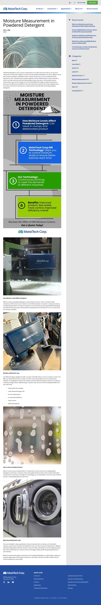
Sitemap (70, 588)
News (5, 32)
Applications (65, 9)
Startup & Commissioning (75, 579)
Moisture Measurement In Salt (81, 83)
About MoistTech (38, 579)
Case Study (75, 64)
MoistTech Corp (39, 76)
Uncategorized (76, 90)
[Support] (70, 3)
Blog (73, 60)
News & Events (92, 9)
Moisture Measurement (79, 79)
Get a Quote (92, 2)
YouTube (13, 582)
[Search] (75, 3)
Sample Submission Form (75, 576)
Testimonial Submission (40, 588)
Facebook (4, 582)
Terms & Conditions (63, 598)
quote (17, 559)
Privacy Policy (53, 598)
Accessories (51, 9)
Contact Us (37, 576)
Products (39, 9)
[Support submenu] (71, 2)
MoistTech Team (77, 75)
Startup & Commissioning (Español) (78, 582)
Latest (74, 72)
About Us (78, 9)
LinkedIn (8, 582)
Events (74, 68)
